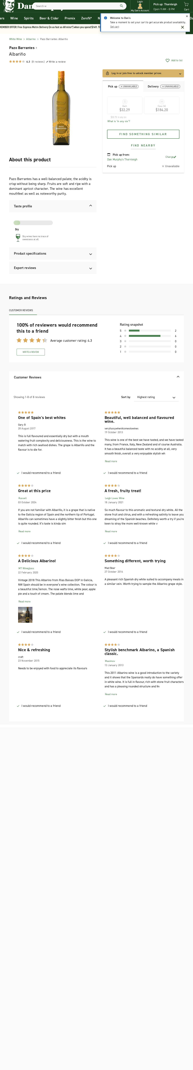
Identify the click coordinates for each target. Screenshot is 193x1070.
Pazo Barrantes (21, 47)
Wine (14, 18)
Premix (70, 18)
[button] (139, 6)
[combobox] (79, 6)
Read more (111, 461)
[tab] (123, 86)
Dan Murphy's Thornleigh (122, 159)
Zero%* (86, 18)
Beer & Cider (49, 18)
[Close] (186, 16)
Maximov (110, 661)
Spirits (29, 18)
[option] (61, 108)
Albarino (31, 39)
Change (169, 157)
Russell (22, 498)
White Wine (15, 39)
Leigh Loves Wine (114, 498)
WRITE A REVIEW (31, 352)
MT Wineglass (26, 568)
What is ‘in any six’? (118, 121)
